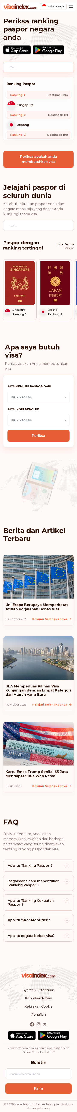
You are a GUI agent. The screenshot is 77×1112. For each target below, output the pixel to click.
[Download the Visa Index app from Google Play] (48, 49)
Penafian (38, 1014)
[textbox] (38, 397)
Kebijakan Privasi (38, 998)
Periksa (38, 436)
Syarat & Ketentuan (38, 990)
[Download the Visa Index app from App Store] (17, 49)
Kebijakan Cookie (38, 1006)
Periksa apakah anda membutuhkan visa (38, 159)
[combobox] (38, 397)
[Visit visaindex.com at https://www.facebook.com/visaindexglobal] (32, 1025)
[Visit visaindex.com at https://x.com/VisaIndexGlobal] (45, 1025)
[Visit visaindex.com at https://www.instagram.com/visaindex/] (39, 1025)
